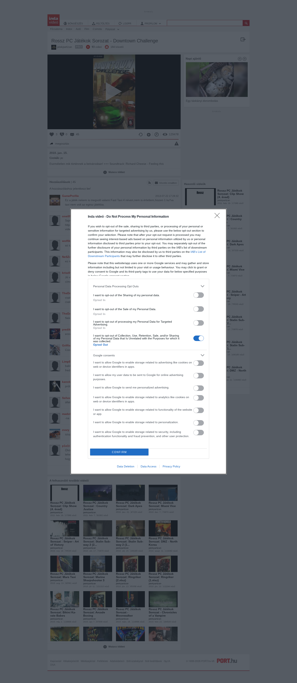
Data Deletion (125, 466)
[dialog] (148, 341)
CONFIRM (119, 452)
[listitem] (148, 286)
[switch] (198, 295)
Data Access (148, 466)
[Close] (218, 217)
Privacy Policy (171, 466)
